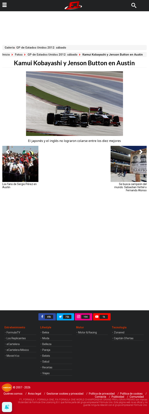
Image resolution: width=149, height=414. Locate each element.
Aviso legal (34, 393)
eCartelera (13, 344)
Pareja (46, 349)
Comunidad (137, 396)
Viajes (46, 373)
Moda (45, 338)
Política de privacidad (102, 393)
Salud (45, 361)
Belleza (46, 344)
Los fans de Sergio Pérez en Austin (19, 186)
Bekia (45, 332)
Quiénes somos (13, 393)
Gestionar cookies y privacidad (65, 393)
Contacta (100, 396)
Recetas (47, 367)
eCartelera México (18, 349)
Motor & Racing (87, 332)
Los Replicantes (16, 338)
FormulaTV (13, 332)
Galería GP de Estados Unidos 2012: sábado (35, 47)
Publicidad (118, 396)
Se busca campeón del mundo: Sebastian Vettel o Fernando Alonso (130, 187)
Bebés (46, 355)
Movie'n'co (13, 355)
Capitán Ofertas (123, 338)
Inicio (6, 54)
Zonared (119, 332)
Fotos (19, 54)
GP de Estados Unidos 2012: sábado (52, 54)
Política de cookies (131, 393)
